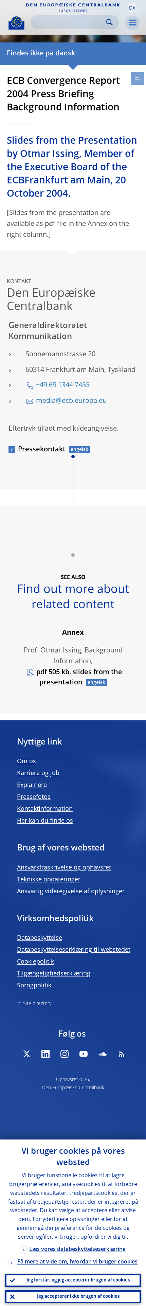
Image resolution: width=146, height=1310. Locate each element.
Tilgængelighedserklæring (53, 974)
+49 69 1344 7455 (63, 385)
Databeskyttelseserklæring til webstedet (73, 950)
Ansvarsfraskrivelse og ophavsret (64, 868)
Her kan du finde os (45, 821)
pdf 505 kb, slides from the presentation (79, 677)
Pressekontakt (42, 449)
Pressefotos (34, 797)
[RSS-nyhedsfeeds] (121, 1054)
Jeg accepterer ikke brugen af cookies (78, 1296)
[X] (26, 1054)
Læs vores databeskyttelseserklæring (77, 1249)
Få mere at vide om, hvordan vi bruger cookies (77, 1262)
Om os (26, 761)
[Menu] (132, 23)
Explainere (32, 785)
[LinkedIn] (45, 1054)
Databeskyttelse (39, 938)
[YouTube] (83, 1054)
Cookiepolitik (35, 962)
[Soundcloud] (102, 1054)
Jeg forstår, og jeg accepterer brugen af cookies (78, 1280)
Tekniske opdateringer (48, 880)
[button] (132, 8)
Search (109, 22)
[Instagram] (64, 1054)
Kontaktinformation (45, 809)
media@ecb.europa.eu (71, 401)
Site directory (37, 1003)
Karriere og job (38, 773)
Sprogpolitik (34, 986)
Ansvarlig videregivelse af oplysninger (71, 892)
